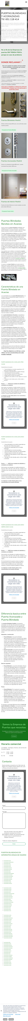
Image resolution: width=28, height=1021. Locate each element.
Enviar (14, 844)
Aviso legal (17, 1014)
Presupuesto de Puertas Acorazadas (9, 170)
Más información (7, 1016)
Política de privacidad (14, 419)
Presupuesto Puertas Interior (8, 211)
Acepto (14, 422)
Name (4, 805)
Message (4, 811)
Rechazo (11, 1019)
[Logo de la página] (7, 3)
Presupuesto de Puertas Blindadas (9, 130)
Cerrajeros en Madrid (20, 258)
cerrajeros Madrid (21, 268)
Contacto (14, 736)
